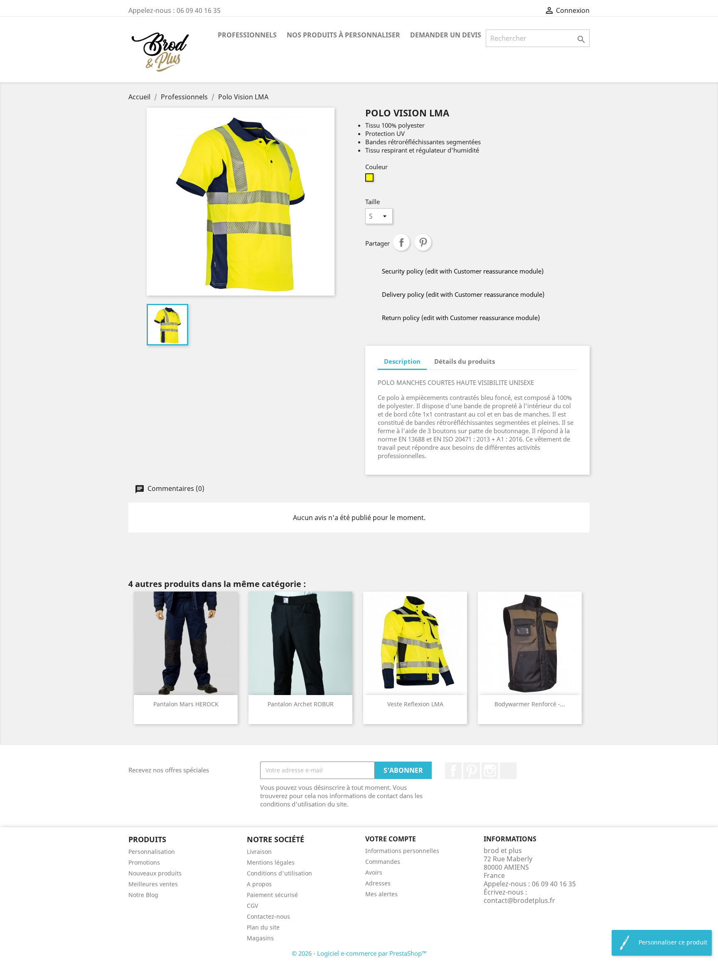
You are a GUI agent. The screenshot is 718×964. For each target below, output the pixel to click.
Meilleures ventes (153, 884)
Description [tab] (402, 361)
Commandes (382, 861)
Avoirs (373, 872)
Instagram (490, 770)
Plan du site (263, 927)
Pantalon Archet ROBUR (301, 704)
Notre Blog (143, 895)
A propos (259, 884)
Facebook (453, 770)
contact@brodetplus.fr (519, 900)
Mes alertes (381, 894)
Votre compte (390, 838)
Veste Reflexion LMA (415, 704)
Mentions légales (271, 862)
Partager (401, 242)
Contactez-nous (268, 916)
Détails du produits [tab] (464, 361)
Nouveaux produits (155, 873)
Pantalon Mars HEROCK (186, 704)
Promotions (144, 862)
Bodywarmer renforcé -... (529, 704)
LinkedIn (508, 770)
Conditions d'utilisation (279, 873)
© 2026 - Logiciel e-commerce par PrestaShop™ (359, 953)
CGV (252, 906)
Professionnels (247, 34)
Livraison (259, 852)
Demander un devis (445, 34)
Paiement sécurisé (272, 895)
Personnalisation (151, 852)
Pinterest (423, 242)
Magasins (260, 938)
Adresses (378, 883)
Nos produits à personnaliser (343, 34)
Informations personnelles (402, 851)
